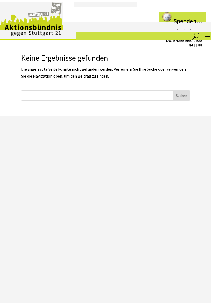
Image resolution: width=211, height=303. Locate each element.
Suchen (181, 95)
